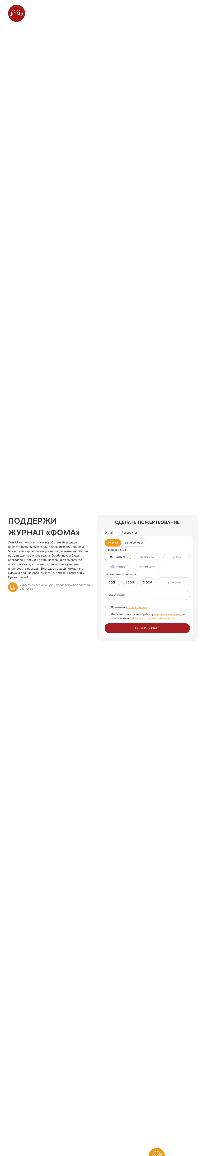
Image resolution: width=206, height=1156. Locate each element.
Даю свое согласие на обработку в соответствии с (148, 616)
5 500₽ (147, 582)
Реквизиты (129, 532)
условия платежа (136, 607)
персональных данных (168, 614)
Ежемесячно (134, 543)
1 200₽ (130, 582)
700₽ (112, 582)
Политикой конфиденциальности (153, 618)
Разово (113, 543)
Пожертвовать (147, 628)
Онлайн (110, 532)
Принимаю (129, 607)
